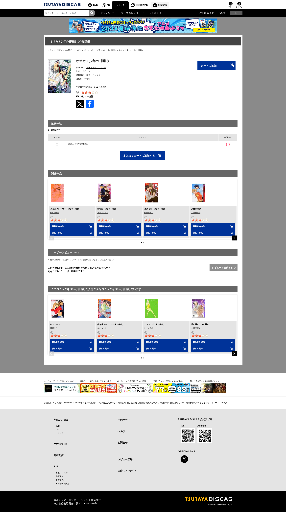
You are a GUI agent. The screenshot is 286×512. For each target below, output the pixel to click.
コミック (120, 5)
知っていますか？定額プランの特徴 (131, 381)
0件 (91, 96)
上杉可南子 (195, 328)
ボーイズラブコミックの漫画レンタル (106, 50)
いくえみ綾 (148, 328)
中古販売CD (142, 5)
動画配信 (162, 5)
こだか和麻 (195, 213)
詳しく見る (57, 233)
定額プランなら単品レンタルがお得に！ (169, 381)
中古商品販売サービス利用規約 (112, 402)
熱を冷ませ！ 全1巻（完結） (110, 324)
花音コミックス (93, 75)
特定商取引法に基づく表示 (172, 402)
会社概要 (48, 402)
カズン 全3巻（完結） (154, 324)
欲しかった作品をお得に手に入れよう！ (96, 381)
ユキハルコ (101, 328)
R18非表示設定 (62, 483)
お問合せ (123, 442)
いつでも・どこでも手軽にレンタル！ (59, 381)
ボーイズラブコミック (96, 67)
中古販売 (60, 479)
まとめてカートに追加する (139, 155)
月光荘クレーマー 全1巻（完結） (65, 209)
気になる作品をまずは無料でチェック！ (206, 381)
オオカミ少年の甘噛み (78, 144)
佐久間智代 (54, 213)
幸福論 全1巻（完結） (107, 209)
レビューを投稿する (223, 267)
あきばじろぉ (102, 213)
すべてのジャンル (81, 50)
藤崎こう (54, 328)
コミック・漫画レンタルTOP (60, 50)
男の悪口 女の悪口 (200, 324)
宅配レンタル (62, 472)
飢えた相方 (55, 324)
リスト (230, 7)
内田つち (86, 71)
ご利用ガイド (206, 13)
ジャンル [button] (105, 13)
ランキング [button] (155, 13)
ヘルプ (222, 13)
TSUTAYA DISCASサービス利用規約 (80, 402)
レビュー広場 (125, 459)
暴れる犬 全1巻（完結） (155, 209)
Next (234, 238)
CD (108, 5)
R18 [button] (235, 13)
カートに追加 (209, 65)
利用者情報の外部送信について (200, 402)
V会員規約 (57, 402)
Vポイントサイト (127, 470)
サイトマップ (221, 402)
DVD (95, 5)
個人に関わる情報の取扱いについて (143, 402)
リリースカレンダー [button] (130, 13)
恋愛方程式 (196, 209)
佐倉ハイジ (148, 213)
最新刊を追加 (58, 226)
